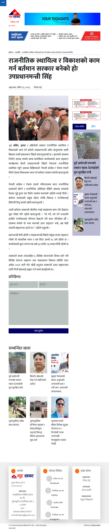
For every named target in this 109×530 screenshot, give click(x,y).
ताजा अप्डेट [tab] (79, 127)
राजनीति (17, 52)
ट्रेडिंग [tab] (93, 127)
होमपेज (11, 52)
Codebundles (95, 525)
